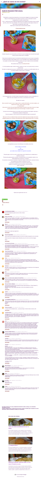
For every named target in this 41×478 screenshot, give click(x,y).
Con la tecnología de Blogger (21, 474)
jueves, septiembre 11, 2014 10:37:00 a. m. (14, 321)
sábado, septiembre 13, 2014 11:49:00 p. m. (15, 380)
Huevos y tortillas (5, 202)
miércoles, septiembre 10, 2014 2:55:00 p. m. (19, 251)
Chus (6, 258)
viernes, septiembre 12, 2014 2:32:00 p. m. (17, 365)
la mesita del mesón (25, 63)
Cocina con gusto (8, 307)
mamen (6, 291)
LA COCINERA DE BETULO (10, 299)
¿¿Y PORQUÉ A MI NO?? (13, 445)
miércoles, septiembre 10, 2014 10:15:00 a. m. (21, 211)
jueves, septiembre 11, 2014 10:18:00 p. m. (15, 338)
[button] (2, 14)
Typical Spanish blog (9, 251)
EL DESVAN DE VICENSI (9, 211)
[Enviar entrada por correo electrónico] (2, 201)
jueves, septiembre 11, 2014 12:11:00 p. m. (21, 331)
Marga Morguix (8, 365)
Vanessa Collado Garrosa (10, 331)
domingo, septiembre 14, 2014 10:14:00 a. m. (14, 386)
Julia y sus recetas (8, 216)
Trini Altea (7, 380)
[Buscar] (27, 2)
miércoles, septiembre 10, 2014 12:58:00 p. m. (20, 234)
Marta (6, 373)
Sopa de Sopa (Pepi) (9, 234)
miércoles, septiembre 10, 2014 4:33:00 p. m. (14, 258)
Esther (6, 386)
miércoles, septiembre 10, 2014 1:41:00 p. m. (21, 243)
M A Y (6, 321)
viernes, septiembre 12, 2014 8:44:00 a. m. (15, 344)
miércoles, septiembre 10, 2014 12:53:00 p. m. (14, 224)
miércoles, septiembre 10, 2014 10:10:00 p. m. (15, 291)
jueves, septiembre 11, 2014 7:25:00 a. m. (18, 307)
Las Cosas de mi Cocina (9, 243)
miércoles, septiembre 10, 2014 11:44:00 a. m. (19, 216)
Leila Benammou (8, 312)
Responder (7, 214)
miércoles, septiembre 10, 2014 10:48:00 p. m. (22, 299)
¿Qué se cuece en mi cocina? (14, 2)
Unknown (7, 265)
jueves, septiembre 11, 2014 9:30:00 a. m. (18, 312)
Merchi (6, 224)
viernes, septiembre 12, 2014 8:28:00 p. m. (14, 373)
